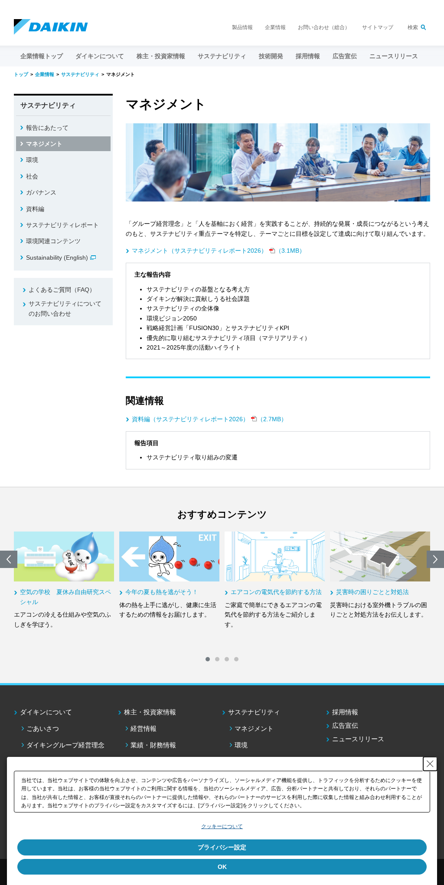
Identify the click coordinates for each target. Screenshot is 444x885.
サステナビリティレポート (62, 224)
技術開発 (271, 56)
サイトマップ (377, 27)
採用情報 (308, 56)
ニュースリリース (393, 56)
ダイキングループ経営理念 (65, 745)
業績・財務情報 (153, 745)
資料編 (35, 208)
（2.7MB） (209, 419)
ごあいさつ (42, 728)
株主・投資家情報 (150, 712)
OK (222, 866)
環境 (32, 159)
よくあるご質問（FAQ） (62, 289)
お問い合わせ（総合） (324, 27)
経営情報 (144, 728)
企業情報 (275, 27)
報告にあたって (47, 127)
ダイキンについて (46, 712)
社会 (32, 176)
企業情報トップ (41, 56)
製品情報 (242, 27)
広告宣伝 (345, 725)
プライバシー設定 (222, 847)
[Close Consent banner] (430, 764)
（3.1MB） (218, 250)
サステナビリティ (254, 712)
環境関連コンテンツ (53, 241)
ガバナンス (41, 192)
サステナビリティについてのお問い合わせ (65, 308)
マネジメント (44, 143)
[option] (64, 580)
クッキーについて (222, 826)
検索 (413, 27)
